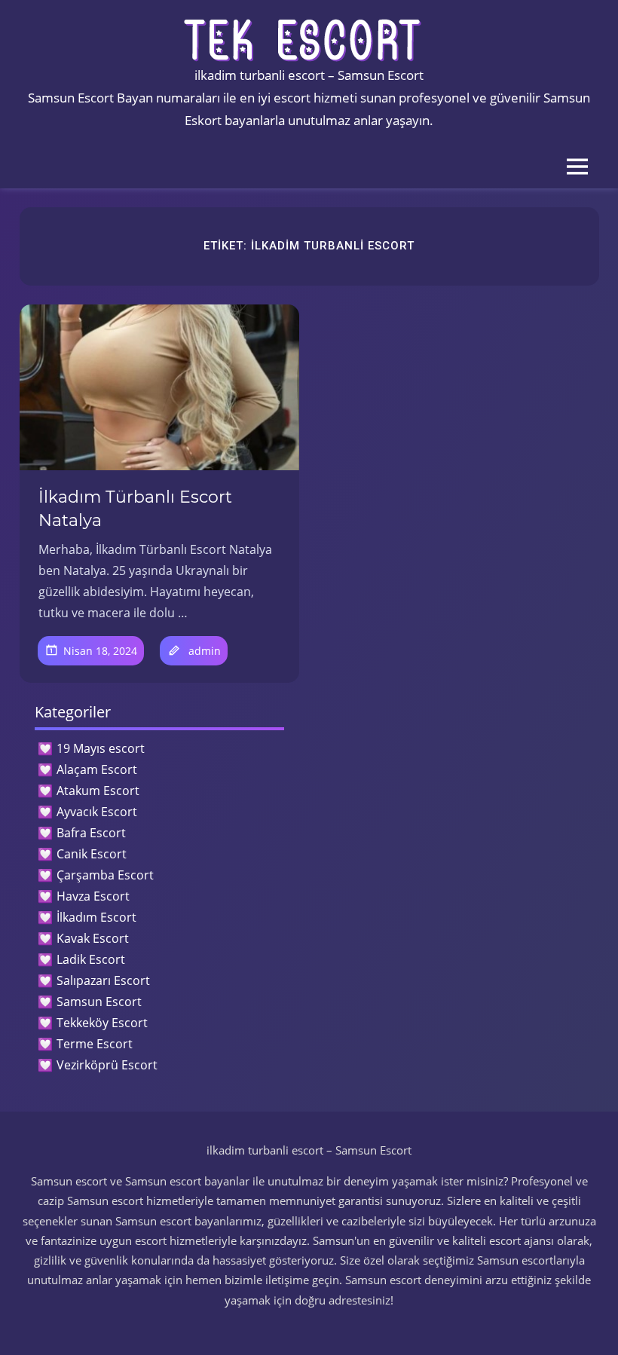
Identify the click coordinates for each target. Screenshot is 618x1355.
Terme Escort (95, 1043)
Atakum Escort (98, 790)
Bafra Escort (91, 832)
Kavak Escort (93, 938)
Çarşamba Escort (105, 875)
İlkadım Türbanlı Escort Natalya (135, 509)
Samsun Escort (99, 1001)
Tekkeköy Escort (102, 1022)
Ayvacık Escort (97, 811)
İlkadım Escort (96, 917)
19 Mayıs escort (101, 748)
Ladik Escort (91, 959)
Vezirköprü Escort (107, 1065)
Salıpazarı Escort (103, 980)
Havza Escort (93, 896)
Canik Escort (92, 854)
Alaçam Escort (97, 769)
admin (204, 651)
